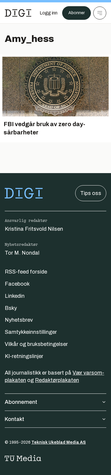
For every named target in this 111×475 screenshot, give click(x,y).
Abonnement (21, 402)
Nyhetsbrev (19, 320)
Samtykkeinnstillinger (31, 332)
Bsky (11, 308)
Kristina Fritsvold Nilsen (34, 229)
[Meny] (99, 12)
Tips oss (90, 193)
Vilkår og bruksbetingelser (36, 344)
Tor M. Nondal (22, 253)
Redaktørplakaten (57, 380)
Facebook (17, 284)
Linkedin (15, 296)
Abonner (76, 13)
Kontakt (14, 419)
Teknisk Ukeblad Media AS (58, 442)
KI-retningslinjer (24, 356)
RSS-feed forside (26, 272)
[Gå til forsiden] (18, 13)
